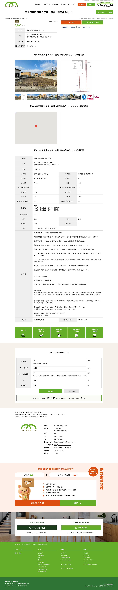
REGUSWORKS (110, 584)
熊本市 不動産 (7, 18)
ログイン (40, 557)
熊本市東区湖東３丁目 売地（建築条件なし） (19, 18)
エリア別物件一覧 (42, 567)
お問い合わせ (86, 557)
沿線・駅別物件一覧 (42, 569)
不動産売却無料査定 (65, 557)
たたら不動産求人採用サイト (90, 564)
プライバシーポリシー (88, 560)
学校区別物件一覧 (42, 571)
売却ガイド (55, 4)
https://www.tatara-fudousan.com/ (64, 442)
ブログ (85, 562)
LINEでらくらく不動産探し (44, 564)
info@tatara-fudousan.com (62, 445)
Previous (12, 77)
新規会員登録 (41, 555)
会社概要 (63, 4)
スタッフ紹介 (71, 4)
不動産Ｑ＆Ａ (41, 562)
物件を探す (38, 4)
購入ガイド (47, 4)
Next (60, 77)
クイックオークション (66, 560)
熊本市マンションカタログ (67, 568)
